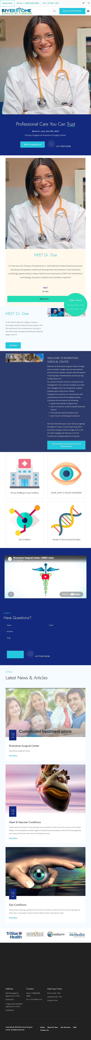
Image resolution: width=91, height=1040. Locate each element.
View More (13, 345)
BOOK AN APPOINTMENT (72, 11)
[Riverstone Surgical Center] (17, 11)
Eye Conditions (24, 539)
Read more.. (45, 299)
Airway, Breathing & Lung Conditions (25, 492)
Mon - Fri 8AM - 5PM (50, 3)
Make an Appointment (32, 145)
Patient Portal (7, 3)
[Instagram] (88, 3)
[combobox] (54, 11)
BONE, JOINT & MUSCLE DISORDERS (66, 492)
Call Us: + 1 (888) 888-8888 (28, 3)
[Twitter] (83, 3)
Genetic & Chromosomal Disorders (66, 539)
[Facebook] (77, 3)
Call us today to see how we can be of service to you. (66, 445)
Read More (13, 756)
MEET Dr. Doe (17, 313)
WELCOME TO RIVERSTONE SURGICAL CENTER (62, 359)
